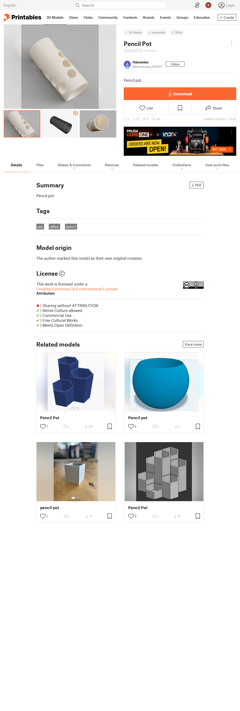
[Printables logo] (22, 17)
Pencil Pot (49, 417)
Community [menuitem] (108, 17)
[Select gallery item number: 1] (73, 408)
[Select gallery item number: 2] (78, 408)
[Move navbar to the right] (213, 17)
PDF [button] (198, 185)
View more (193, 344)
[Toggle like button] (43, 426)
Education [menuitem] (202, 17)
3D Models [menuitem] (55, 17)
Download (182, 93)
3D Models (135, 32)
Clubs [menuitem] (88, 17)
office (54, 227)
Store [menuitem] (73, 17)
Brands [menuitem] (148, 17)
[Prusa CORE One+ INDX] (180, 141)
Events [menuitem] (165, 17)
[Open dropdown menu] (231, 43)
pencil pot (49, 507)
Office (178, 32)
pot (40, 227)
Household (158, 32)
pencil (71, 227)
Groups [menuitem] (182, 17)
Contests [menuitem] (130, 17)
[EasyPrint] (197, 5)
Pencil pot (137, 417)
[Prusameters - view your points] (208, 5)
